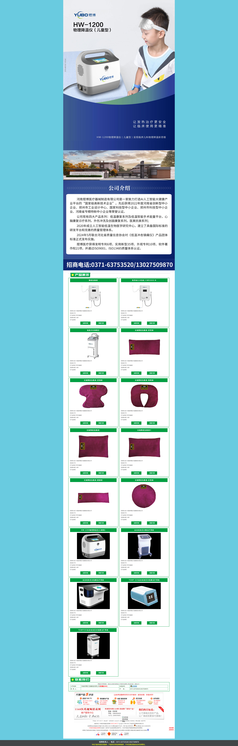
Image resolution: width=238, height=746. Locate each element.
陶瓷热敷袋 (93, 280)
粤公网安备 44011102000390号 (143, 725)
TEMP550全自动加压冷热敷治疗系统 (93, 630)
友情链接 (122, 720)
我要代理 (101, 323)
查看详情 (85, 323)
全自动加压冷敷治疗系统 (144, 530)
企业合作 (116, 720)
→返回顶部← (171, 728)
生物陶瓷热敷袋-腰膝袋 (93, 480)
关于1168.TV (100, 720)
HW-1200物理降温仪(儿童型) (93, 530)
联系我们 (132, 720)
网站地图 (138, 720)
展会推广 (106, 720)
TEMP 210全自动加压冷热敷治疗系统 (144, 580)
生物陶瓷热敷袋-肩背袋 (144, 330)
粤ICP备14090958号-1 (128, 726)
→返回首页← (171, 729)
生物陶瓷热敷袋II (144, 430)
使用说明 (111, 720)
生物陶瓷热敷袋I (93, 430)
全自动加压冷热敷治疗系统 (93, 580)
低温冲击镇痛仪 (93, 330)
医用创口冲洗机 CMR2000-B (144, 280)
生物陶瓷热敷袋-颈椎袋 (144, 380)
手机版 (94, 720)
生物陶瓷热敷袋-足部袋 (144, 480)
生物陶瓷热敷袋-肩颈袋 (93, 380)
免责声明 (143, 720)
